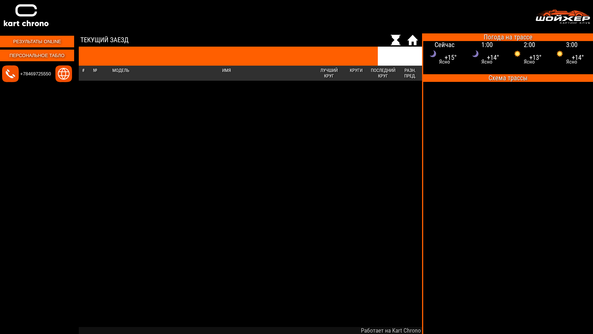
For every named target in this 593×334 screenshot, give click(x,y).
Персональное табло (37, 55)
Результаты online (37, 41)
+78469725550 (35, 73)
